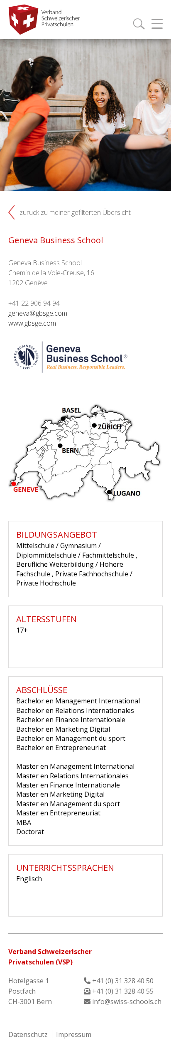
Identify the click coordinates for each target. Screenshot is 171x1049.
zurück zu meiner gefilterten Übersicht (75, 212)
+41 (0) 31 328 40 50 (123, 980)
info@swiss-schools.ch (126, 1001)
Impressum (73, 1034)
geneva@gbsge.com (37, 313)
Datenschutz (28, 1034)
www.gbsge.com (32, 323)
